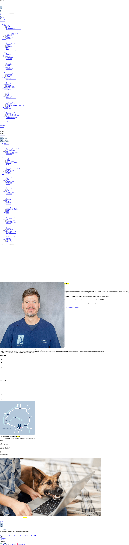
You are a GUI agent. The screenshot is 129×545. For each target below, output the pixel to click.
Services (5, 533)
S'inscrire (1, 521)
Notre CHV (4, 24)
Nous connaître (6, 25)
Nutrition (7, 48)
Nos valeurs (8, 27)
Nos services (4, 39)
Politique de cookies (16, 535)
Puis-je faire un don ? (9, 102)
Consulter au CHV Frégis (8, 96)
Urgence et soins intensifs (10, 51)
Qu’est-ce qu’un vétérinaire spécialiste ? (12, 30)
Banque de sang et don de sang (11, 103)
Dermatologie (8, 53)
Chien (3, 55)
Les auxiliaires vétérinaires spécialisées (12, 33)
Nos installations (8, 85)
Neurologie (8, 47)
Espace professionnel (5, 107)
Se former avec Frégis (7, 116)
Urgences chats (8, 83)
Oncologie (7, 49)
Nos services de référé (7, 120)
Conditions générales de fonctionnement (6, 535)
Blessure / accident (9, 63)
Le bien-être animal (9, 218)
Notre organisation (9, 113)
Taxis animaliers (8, 104)
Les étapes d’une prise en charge (11, 79)
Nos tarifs (7, 94)
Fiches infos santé (9, 59)
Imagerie (7, 45)
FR (0, 14)
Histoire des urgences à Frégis (11, 112)
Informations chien (7, 56)
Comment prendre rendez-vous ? (11, 98)
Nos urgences (6, 111)
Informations (6, 36)
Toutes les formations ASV (10, 118)
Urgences (5, 61)
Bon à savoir (6, 100)
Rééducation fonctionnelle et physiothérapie (13, 168)
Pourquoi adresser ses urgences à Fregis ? (12, 115)
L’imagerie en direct (9, 122)
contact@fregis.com (5, 457)
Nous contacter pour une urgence (9, 87)
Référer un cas (8, 121)
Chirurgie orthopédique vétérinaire (11, 43)
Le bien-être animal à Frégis (10, 31)
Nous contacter (8, 199)
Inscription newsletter (9, 110)
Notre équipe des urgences (10, 86)
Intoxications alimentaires (10, 62)
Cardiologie (8, 41)
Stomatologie (8, 169)
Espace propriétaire (5, 88)
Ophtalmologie (8, 54)
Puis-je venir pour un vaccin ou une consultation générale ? (15, 105)
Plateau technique (9, 149)
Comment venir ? (9, 97)
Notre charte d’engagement (10, 28)
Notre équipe (6, 32)
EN (0, 15)
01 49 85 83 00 (2, 3)
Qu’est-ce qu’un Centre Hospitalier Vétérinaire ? (13, 29)
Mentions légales (31, 535)
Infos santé (8, 533)
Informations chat (7, 67)
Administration (6, 93)
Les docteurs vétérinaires (10, 34)
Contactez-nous (3, 539)
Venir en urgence (8, 198)
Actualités (7, 92)
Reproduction (8, 65)
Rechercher (11, 13)
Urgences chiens (8, 82)
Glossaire (7, 71)
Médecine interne (9, 46)
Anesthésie (8, 159)
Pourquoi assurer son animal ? (11, 101)
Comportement (8, 44)
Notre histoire (8, 26)
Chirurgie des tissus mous (10, 42)
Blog (11, 533)
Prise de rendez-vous (4, 537)
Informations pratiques (9, 37)
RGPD (35, 535)
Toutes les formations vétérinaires (11, 117)
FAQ (7, 178)
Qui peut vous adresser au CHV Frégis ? (12, 90)
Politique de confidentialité (24, 535)
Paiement (7, 95)
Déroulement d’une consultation (11, 99)
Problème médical (9, 64)
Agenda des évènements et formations (12, 237)
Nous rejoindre (8, 38)
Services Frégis (6, 40)
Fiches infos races (9, 58)
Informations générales (9, 57)
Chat (3, 66)
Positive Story (8, 106)
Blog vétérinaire (8, 238)
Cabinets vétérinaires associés (8, 52)
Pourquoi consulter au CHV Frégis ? (12, 208)
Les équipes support (9, 35)
